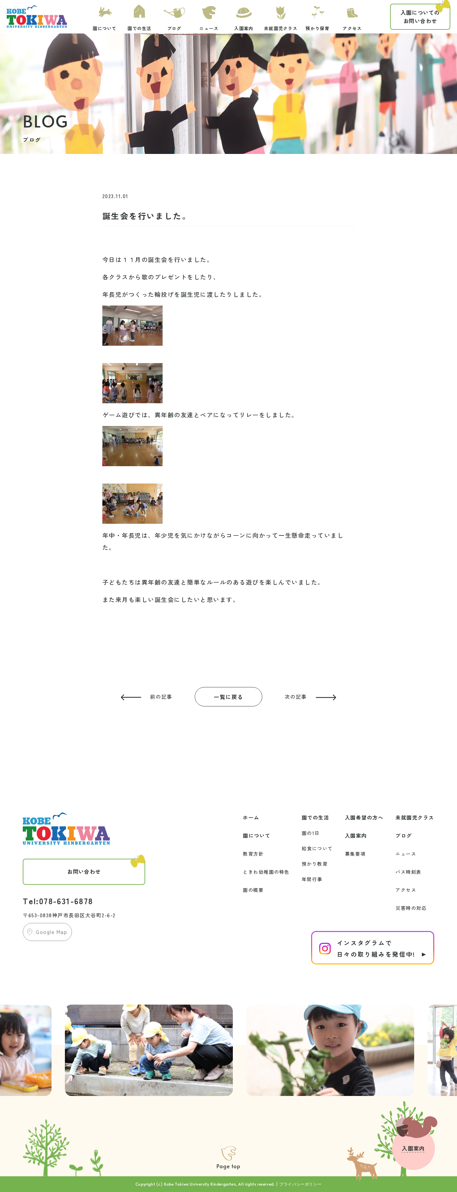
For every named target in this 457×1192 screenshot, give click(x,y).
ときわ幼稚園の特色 (266, 871)
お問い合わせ (420, 16)
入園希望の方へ (364, 817)
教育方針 (253, 853)
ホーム (251, 817)
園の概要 (253, 889)
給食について (317, 848)
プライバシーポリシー (300, 1184)
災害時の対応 (411, 908)
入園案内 (356, 835)
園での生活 (316, 817)
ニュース (405, 853)
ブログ (403, 835)
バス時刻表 (408, 871)
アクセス (405, 889)
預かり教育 (315, 863)
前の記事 (161, 696)
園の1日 (311, 833)
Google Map (51, 931)
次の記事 (296, 696)
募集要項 (355, 853)
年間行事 (312, 879)
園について (257, 835)
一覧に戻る (228, 697)
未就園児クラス (414, 817)
